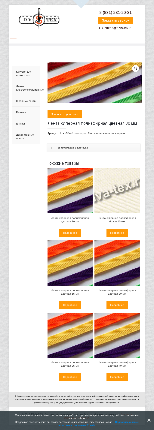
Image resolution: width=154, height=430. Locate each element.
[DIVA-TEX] (39, 20)
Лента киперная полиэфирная (106, 133)
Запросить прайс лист (64, 114)
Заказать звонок (115, 20)
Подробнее (70, 232)
